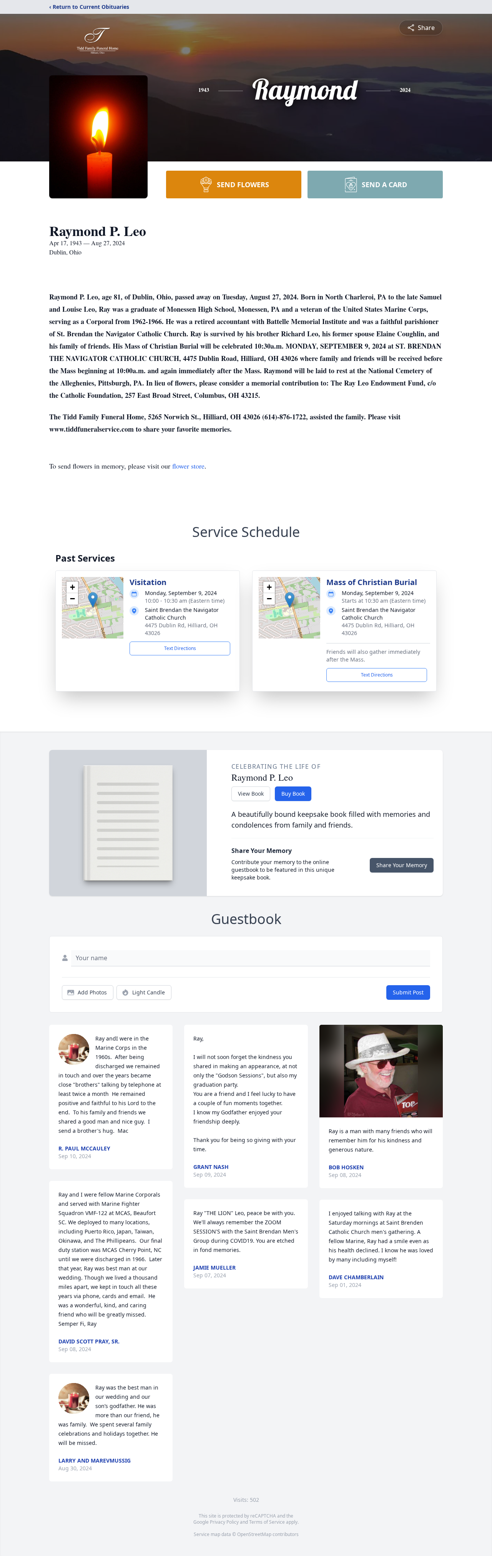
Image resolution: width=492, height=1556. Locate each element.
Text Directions (180, 648)
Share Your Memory (401, 865)
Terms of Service (267, 1522)
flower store (188, 465)
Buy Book (293, 793)
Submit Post (408, 992)
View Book (251, 793)
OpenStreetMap (254, 1534)
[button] (93, 600)
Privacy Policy (224, 1522)
